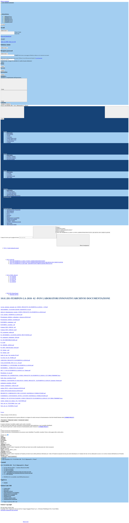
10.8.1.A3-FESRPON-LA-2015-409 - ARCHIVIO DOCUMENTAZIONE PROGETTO (31, 263)
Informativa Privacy (8, 491)
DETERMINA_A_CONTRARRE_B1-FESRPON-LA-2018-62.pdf (17, 365)
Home (58, 227)
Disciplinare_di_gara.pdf (6, 373)
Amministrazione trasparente (10, 499)
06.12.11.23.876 (9, 470)
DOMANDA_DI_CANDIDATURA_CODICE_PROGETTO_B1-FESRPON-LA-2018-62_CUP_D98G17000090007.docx (30, 375)
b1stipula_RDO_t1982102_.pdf (8, 327)
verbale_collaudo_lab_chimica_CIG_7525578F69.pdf (13, 400)
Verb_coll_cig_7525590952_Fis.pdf (9, 406)
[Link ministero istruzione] (7, 2)
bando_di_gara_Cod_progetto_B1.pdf (10, 355)
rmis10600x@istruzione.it (19, 471)
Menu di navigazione (84, 245)
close (2, 118)
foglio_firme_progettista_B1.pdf (8, 378)
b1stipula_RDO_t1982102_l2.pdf (8, 329)
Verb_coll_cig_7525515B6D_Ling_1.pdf (10, 403)
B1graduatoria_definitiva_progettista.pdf (10, 319)
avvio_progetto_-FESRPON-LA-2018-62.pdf (11, 314)
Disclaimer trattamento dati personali (9, 510)
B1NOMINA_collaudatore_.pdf (8, 322)
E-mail (16, 55)
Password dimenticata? (6, 36)
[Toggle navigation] (12, 112)
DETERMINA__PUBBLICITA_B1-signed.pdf (12, 368)
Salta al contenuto (5, 1)
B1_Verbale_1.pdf (5, 350)
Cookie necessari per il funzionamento (10, 430)
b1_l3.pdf (3, 342)
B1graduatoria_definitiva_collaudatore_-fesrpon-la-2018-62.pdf (16, 317)
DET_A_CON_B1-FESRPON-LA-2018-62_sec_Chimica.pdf (15, 370)
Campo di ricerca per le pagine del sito (10, 237)
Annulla (2, 104)
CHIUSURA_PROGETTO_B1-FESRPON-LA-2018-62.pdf (15, 360)
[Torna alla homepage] (64, 105)
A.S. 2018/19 (13, 277)
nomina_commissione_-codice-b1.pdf (9, 385)
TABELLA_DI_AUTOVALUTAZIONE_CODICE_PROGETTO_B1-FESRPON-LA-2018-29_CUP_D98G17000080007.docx (32, 398)
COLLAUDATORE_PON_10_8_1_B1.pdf (11, 362)
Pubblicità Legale (61, 228)
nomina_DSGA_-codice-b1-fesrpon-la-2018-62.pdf (13, 388)
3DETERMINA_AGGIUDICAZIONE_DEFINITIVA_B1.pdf (16, 309)
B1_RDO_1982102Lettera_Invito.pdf (10, 347)
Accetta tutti (23, 420)
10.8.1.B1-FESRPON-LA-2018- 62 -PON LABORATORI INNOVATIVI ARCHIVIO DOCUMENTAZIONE (36, 262)
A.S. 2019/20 (13, 276)
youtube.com (4, 435)
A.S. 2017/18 (13, 279)
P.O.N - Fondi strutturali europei (64, 229)
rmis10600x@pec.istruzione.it (19, 473)
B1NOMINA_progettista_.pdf (8, 324)
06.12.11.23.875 (9, 469)
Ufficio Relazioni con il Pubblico (11, 492)
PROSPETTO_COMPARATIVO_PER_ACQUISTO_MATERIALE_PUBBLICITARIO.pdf (23, 393)
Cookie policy (7, 488)
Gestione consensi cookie (10, 498)
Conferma (8, 104)
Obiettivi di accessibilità (9, 495)
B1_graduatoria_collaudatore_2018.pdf (10, 337)
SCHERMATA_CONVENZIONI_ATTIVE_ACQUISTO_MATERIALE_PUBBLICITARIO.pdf (24, 395)
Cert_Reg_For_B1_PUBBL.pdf (8, 357)
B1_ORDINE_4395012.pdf (7, 345)
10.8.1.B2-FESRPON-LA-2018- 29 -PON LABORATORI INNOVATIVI (27, 261)
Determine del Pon (14, 294)
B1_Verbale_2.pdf (5, 352)
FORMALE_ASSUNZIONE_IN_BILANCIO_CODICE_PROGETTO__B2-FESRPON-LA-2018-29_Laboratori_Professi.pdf (31, 380)
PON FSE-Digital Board (13, 293)
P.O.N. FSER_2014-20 (12, 275)
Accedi (2, 24)
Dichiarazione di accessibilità (10, 494)
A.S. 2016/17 (13, 280)
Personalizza (4, 420)
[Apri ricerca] (116, 112)
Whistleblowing (7, 496)
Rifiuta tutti (12, 420)
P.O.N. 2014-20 (60, 231)
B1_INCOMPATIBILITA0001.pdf (9, 340)
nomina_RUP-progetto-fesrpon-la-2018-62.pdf (12, 390)
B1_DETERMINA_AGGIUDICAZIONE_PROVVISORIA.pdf (16, 335)
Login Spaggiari (39, 58)
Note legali (6, 489)
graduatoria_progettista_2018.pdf (8, 383)
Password (17, 33)
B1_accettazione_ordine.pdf (7, 332)
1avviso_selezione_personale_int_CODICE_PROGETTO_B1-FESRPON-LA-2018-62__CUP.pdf (24, 307)
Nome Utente (18, 32)
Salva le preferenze (12, 456)
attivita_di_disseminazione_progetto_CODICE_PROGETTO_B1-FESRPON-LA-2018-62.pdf (23, 312)
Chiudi (2, 66)
